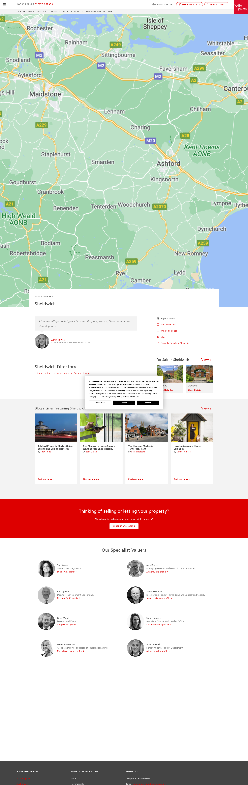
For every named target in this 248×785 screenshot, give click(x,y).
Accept (148, 403)
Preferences (100, 403)
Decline (124, 403)
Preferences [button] (134, 397)
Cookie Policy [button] (146, 393)
